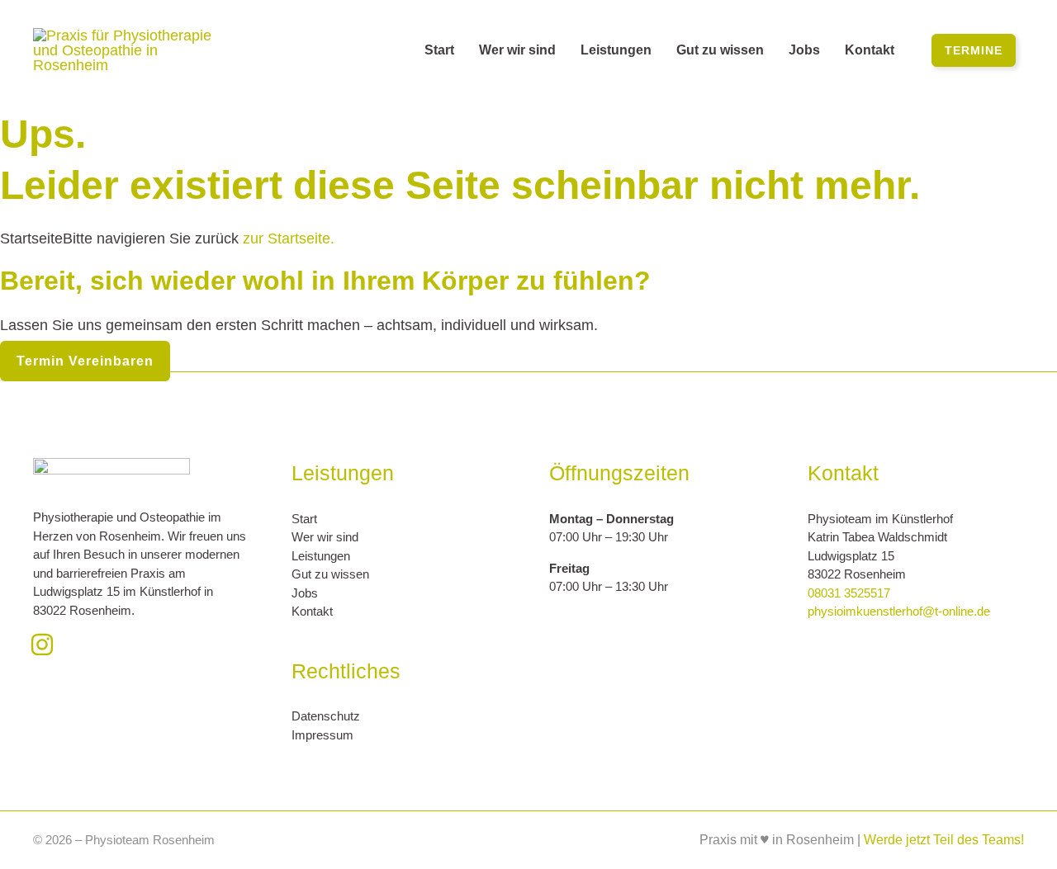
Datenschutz (326, 716)
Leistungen (321, 556)
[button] (973, 50)
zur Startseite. (286, 238)
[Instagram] (42, 644)
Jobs (305, 593)
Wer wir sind (325, 537)
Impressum (322, 735)
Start (304, 519)
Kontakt (312, 611)
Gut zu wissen (330, 574)
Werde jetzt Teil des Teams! (944, 840)
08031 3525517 (849, 593)
